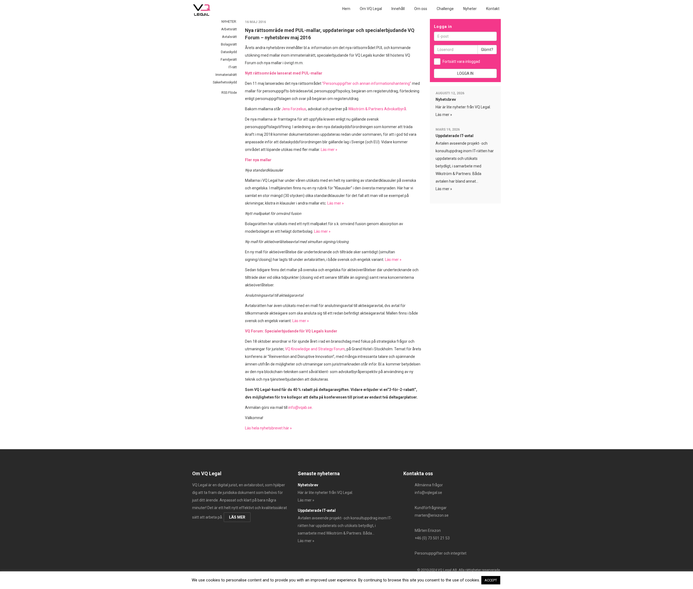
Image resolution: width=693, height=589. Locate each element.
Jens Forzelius (294, 109)
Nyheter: (229, 22)
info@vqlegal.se (428, 492)
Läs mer (237, 517)
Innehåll (398, 9)
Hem (346, 9)
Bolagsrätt (229, 44)
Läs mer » (329, 149)
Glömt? (487, 49)
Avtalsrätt (229, 37)
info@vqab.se (300, 407)
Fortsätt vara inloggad (461, 61)
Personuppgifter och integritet (440, 553)
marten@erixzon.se (432, 515)
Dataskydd (229, 52)
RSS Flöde (229, 92)
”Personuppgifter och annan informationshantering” (366, 83)
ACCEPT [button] (491, 580)
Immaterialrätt (226, 75)
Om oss (420, 9)
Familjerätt (229, 59)
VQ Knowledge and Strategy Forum (315, 349)
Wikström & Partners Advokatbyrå (377, 109)
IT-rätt (232, 67)
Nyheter (470, 9)
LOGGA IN (465, 73)
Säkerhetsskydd (225, 82)
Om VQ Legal (371, 9)
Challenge (445, 9)
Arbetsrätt (229, 29)
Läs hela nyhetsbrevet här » (268, 428)
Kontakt (492, 9)
